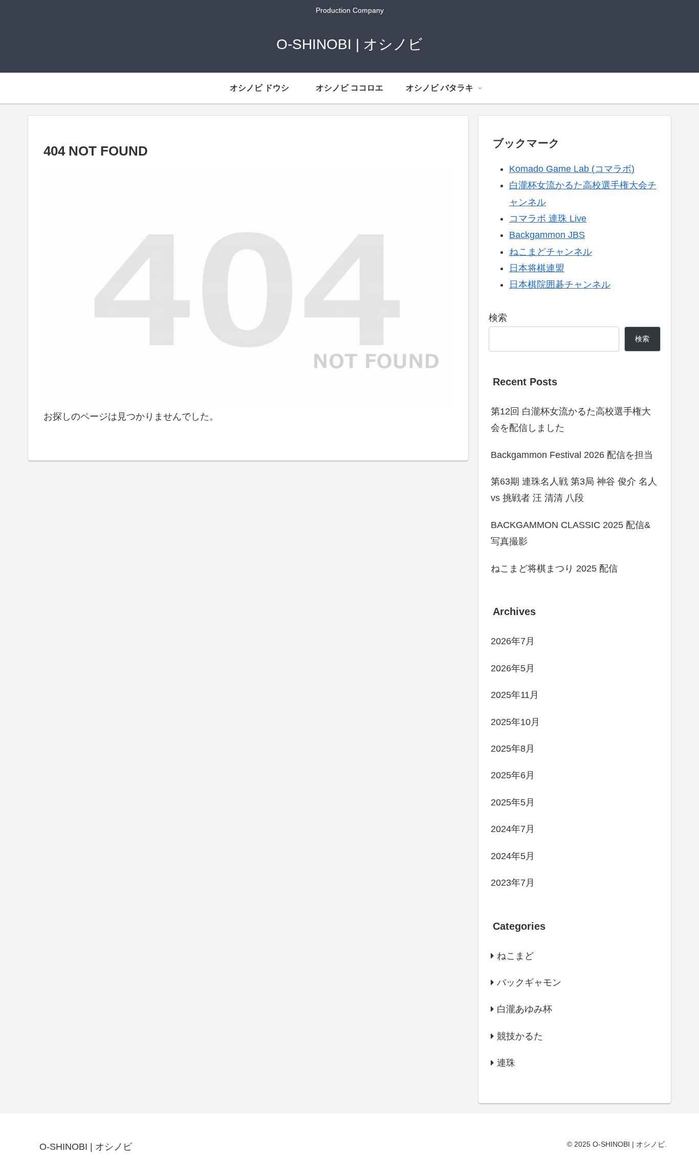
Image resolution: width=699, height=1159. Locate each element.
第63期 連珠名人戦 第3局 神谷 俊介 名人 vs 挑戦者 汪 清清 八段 (574, 489)
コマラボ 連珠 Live (547, 218)
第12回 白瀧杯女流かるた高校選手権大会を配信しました (571, 419)
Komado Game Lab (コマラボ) (572, 169)
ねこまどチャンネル (550, 252)
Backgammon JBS (547, 235)
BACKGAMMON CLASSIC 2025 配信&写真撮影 (570, 533)
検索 (498, 318)
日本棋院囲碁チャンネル (559, 284)
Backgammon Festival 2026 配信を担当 (572, 455)
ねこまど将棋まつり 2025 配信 (554, 568)
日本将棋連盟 (536, 268)
